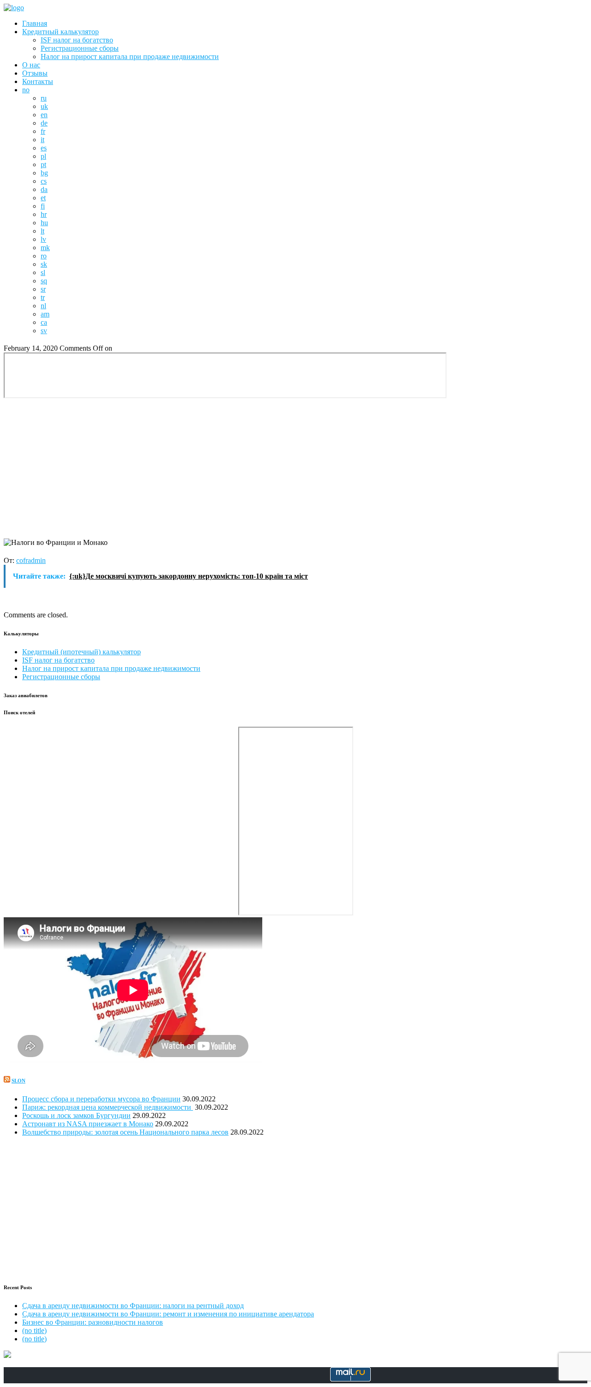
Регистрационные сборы (80, 48)
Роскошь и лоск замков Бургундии (76, 1115)
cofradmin (31, 560)
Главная (34, 23)
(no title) (34, 1330)
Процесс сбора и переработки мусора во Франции (101, 1099)
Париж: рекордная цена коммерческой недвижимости (107, 1107)
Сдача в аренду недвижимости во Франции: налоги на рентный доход (133, 1305)
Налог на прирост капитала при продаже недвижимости (130, 56)
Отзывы (35, 73)
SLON (18, 1080)
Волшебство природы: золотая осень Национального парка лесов (125, 1132)
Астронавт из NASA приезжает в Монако (87, 1124)
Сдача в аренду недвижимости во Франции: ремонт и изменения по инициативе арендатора (168, 1314)
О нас (31, 65)
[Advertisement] (295, 469)
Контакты (37, 81)
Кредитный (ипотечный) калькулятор (81, 652)
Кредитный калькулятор (60, 32)
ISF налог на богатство (77, 40)
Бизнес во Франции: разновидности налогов (92, 1322)
